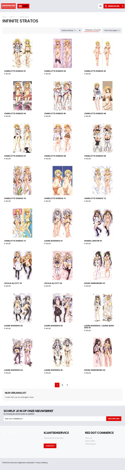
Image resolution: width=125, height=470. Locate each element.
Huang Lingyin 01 (102, 223)
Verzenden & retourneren (54, 438)
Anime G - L (13, 17)
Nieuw (71, 30)
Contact (50, 446)
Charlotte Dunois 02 (62, 53)
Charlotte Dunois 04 (22, 95)
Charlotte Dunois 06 (102, 95)
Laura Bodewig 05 (62, 352)
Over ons (88, 438)
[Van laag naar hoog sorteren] (80, 30)
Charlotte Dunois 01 (22, 53)
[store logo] (8, 6)
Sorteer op (65, 30)
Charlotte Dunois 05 (62, 95)
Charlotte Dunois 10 (22, 180)
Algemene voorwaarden (26, 463)
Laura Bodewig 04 (22, 352)
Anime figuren (90, 444)
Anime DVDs (90, 441)
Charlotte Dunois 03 (102, 53)
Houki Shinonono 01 (102, 265)
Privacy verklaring (41, 463)
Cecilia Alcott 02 (62, 265)
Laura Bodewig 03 (62, 308)
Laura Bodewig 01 (62, 223)
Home (4, 17)
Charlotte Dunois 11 (62, 180)
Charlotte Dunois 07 (22, 138)
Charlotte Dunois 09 (102, 138)
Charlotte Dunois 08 (62, 138)
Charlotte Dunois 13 (22, 223)
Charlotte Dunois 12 (102, 180)
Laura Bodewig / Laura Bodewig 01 (102, 308)
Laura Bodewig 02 (22, 308)
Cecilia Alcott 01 (22, 265)
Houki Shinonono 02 (102, 352)
